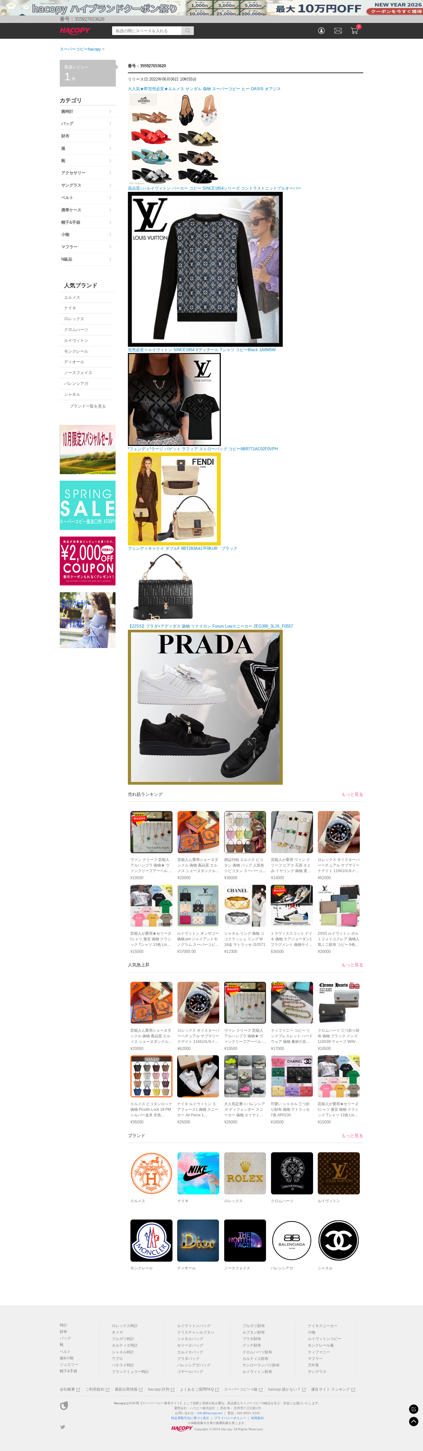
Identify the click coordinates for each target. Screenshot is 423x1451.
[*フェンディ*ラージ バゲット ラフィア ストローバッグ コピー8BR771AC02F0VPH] (174, 542)
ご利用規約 (94, 1389)
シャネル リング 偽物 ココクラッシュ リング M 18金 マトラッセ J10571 (244, 939)
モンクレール (141, 1268)
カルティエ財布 (255, 1358)
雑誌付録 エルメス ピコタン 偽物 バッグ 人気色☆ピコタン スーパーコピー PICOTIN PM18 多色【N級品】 (245, 871)
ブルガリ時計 (123, 1339)
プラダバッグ (188, 1358)
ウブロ (117, 1358)
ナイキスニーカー (323, 1326)
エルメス (137, 1201)
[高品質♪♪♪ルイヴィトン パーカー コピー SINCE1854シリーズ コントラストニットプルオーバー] (205, 343)
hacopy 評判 (158, 1389)
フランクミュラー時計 (130, 1371)
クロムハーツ (282, 1201)
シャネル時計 (123, 1352)
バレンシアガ (282, 1268)
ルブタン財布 (253, 1332)
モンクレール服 (321, 1345)
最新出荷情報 (126, 1389)
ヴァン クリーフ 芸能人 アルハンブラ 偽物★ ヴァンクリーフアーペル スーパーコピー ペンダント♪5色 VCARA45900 (151, 871)
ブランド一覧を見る (88, 406)
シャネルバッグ (190, 1339)
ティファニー (319, 1352)
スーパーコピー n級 (241, 1389)
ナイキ (183, 1201)
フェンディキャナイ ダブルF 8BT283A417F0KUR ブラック (183, 548)
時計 (63, 1325)
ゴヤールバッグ (190, 1371)
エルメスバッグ (190, 1352)
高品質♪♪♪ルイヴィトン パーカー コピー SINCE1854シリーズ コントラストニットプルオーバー (214, 188)
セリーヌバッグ (190, 1345)
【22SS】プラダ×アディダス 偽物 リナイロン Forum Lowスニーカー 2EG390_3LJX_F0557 (210, 626)
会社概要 (67, 1389)
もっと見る (352, 794)
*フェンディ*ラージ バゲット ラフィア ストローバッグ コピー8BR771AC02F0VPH (203, 449)
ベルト (65, 1351)
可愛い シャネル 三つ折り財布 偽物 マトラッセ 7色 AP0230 (290, 1109)
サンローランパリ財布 (261, 1365)
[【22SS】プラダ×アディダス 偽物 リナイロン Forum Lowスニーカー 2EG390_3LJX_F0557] (205, 781)
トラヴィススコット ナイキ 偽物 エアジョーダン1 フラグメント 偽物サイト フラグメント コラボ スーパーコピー (291, 944)
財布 (63, 1332)
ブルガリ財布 (253, 1326)
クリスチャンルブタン (195, 1332)
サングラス (317, 1371)
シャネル (325, 1268)
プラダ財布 (251, 1339)
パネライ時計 (123, 1365)
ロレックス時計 (125, 1326)
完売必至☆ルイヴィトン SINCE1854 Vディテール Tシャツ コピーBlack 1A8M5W (202, 349)
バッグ (65, 1338)
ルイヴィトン (329, 1201)
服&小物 (66, 1358)
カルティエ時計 (125, 1345)
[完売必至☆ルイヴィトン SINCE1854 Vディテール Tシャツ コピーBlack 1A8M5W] (174, 442)
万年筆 (313, 1365)
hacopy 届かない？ (284, 1389)
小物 (311, 1332)
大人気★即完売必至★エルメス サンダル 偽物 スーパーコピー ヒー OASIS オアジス (204, 88)
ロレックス (233, 1201)
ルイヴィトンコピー (324, 1339)
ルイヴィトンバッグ (194, 1326)
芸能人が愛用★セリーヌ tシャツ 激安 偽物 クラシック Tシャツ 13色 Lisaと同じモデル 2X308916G (150, 944)
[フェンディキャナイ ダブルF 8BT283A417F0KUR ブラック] (163, 619)
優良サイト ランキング (330, 1389)
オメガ (117, 1332)
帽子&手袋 (68, 1371)
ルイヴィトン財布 (257, 1371)
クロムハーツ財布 (257, 1352)
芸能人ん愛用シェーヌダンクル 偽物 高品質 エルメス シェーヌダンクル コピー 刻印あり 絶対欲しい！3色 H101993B (197, 871)
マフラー (315, 1358)
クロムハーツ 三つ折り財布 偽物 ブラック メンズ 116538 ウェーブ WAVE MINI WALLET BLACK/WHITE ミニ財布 (339, 1041)
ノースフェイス (237, 1268)
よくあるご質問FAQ (197, 1389)
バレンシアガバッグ (194, 1365)
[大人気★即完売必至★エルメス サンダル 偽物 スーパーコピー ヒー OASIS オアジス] (174, 181)
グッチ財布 (251, 1345)
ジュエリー (69, 1364)
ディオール (186, 1268)
